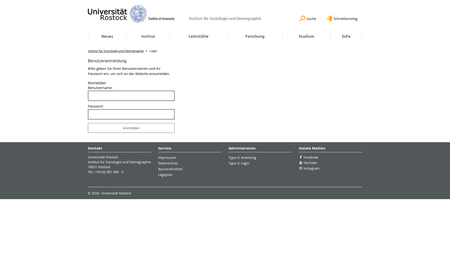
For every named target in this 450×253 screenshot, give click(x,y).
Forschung (254, 36)
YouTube (310, 162)
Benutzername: (100, 87)
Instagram (311, 168)
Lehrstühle (199, 36)
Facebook (311, 157)
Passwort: (96, 106)
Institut (148, 36)
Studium (306, 36)
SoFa (346, 36)
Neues (107, 36)
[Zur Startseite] (131, 14)
